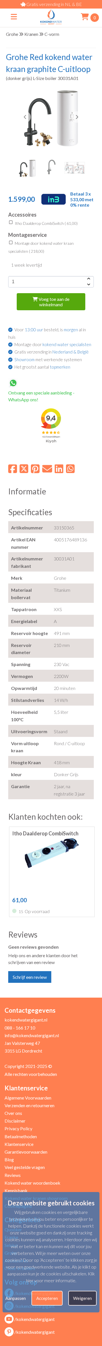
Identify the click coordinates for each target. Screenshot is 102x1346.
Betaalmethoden (21, 1136)
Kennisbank (16, 1190)
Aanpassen (15, 1298)
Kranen (31, 34)
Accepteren (47, 1298)
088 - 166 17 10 (20, 1027)
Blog (9, 1159)
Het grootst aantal (42, 366)
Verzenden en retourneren (29, 1105)
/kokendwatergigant (34, 1319)
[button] (76, 117)
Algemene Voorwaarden (28, 1097)
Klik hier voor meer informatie (60, 1277)
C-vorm (51, 34)
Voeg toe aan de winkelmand (53, 301)
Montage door (52, 344)
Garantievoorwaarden (26, 1151)
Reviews (13, 1175)
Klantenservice (19, 1144)
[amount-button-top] (88, 279)
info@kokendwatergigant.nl (32, 1035)
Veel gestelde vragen (25, 1167)
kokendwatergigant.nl (26, 1019)
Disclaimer (15, 1120)
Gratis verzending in (51, 351)
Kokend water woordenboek (32, 1182)
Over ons (13, 1113)
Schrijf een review (30, 977)
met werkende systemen (48, 359)
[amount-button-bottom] (88, 284)
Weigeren (82, 1298)
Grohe (12, 34)
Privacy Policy (18, 1128)
